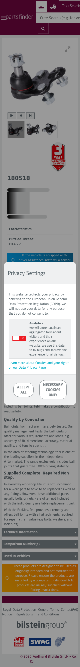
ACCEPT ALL (23, 389)
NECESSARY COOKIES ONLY (53, 389)
